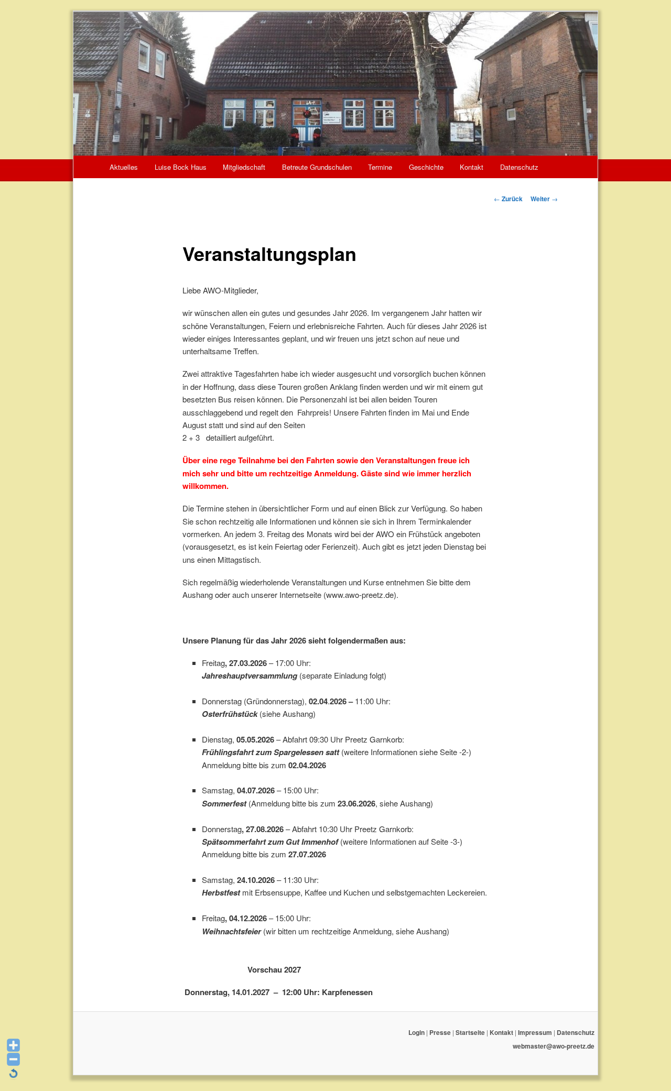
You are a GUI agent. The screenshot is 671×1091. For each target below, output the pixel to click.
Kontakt (471, 167)
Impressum (535, 1032)
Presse (440, 1032)
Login (416, 1032)
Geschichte (426, 167)
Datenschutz (519, 167)
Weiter (544, 198)
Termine (380, 167)
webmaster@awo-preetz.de (553, 1046)
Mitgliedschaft (244, 167)
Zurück (508, 198)
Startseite (470, 1032)
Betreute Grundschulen (317, 167)
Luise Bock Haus (181, 167)
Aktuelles (124, 167)
